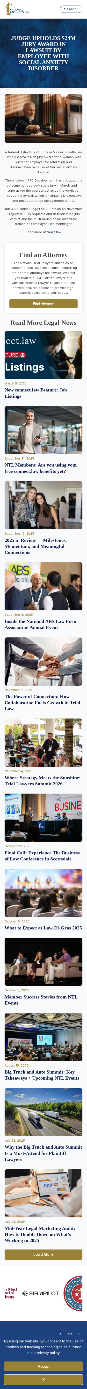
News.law (54, 232)
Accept (44, 1366)
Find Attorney (43, 303)
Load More (43, 1254)
